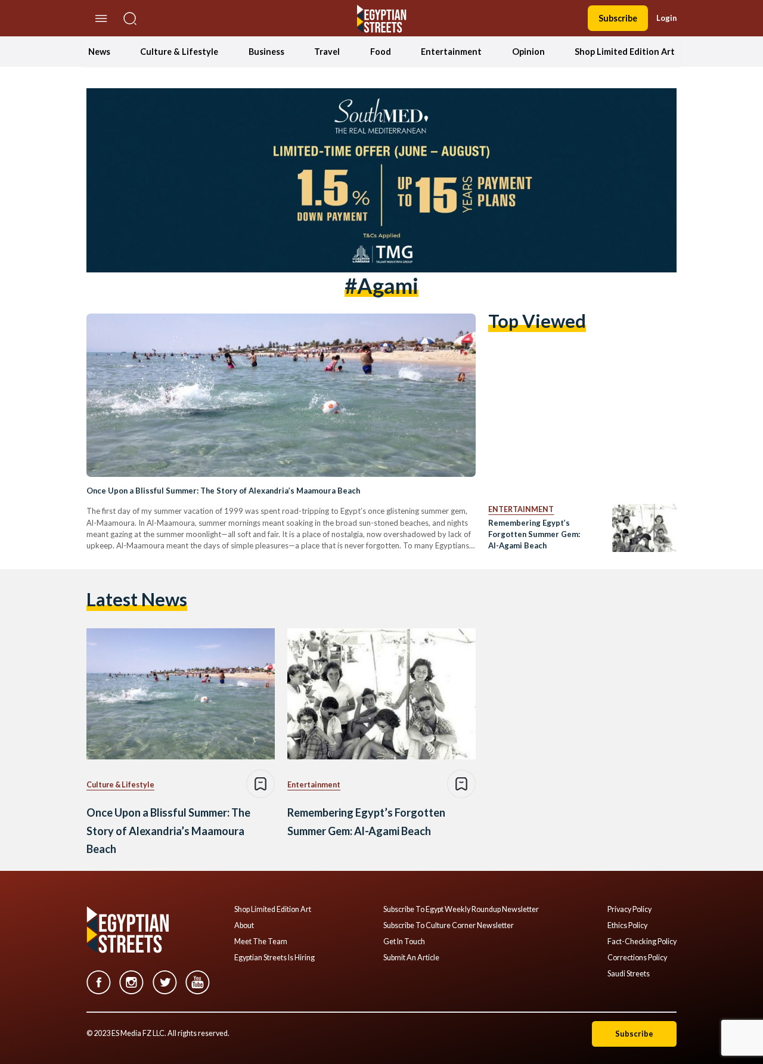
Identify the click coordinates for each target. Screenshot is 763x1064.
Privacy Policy (629, 909)
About (244, 926)
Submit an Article (411, 958)
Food (380, 51)
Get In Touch (404, 942)
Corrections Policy (637, 958)
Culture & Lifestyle (179, 51)
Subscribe (617, 18)
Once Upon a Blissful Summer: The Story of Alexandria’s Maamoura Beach (223, 490)
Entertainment (451, 51)
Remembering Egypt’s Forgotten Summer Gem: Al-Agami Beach (534, 534)
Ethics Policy (627, 926)
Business (266, 51)
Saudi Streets (628, 974)
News (99, 51)
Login (666, 18)
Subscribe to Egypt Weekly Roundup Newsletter (461, 909)
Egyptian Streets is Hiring (274, 958)
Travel (327, 51)
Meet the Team (260, 942)
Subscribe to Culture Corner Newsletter (448, 926)
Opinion (528, 51)
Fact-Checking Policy (642, 942)
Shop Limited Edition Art (625, 51)
